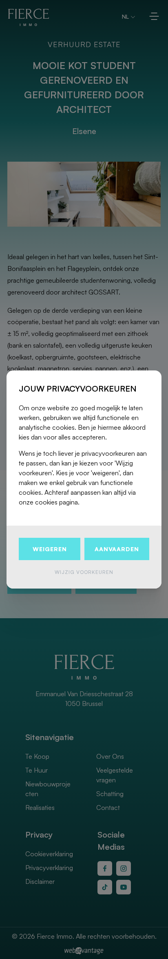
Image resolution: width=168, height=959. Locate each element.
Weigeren (50, 549)
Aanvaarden (117, 549)
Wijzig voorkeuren (84, 572)
